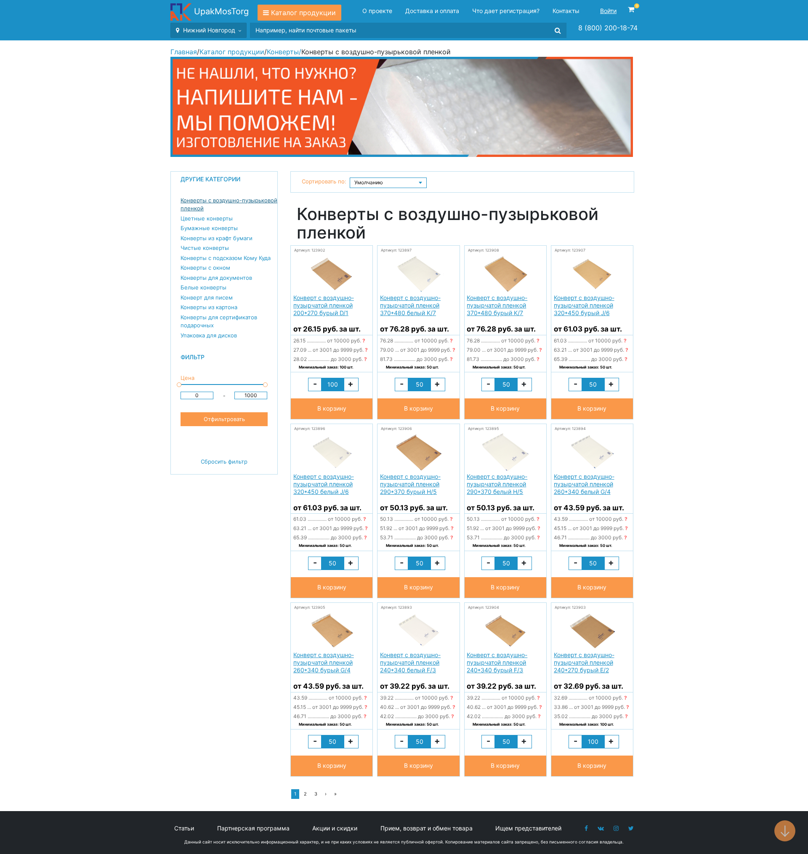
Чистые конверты (205, 247)
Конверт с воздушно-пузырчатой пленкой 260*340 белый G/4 (584, 484)
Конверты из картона (209, 307)
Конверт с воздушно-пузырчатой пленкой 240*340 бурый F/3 (497, 662)
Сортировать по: (324, 181)
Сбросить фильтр (224, 461)
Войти (608, 10)
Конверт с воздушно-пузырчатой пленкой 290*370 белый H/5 (497, 484)
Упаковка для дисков (209, 335)
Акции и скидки (334, 828)
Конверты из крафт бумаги (216, 238)
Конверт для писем (207, 297)
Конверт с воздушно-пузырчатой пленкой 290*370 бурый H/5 (410, 484)
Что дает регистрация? (506, 10)
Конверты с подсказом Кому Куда (226, 258)
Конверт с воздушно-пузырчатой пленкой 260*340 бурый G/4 (323, 662)
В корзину (331, 408)
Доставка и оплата (432, 10)
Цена (187, 377)
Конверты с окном (205, 267)
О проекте (377, 10)
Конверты (283, 52)
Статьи (184, 828)
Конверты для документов (216, 277)
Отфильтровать (224, 419)
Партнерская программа (253, 828)
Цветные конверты (207, 218)
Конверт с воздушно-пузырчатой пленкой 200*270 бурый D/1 (323, 305)
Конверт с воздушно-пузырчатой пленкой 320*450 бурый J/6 (584, 305)
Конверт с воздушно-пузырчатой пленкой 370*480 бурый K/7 (497, 305)
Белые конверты (203, 287)
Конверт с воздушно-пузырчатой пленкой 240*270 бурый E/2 (584, 662)
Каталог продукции (303, 12)
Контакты (566, 10)
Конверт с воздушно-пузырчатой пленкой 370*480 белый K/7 (410, 305)
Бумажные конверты (209, 228)
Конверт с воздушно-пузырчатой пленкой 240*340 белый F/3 (410, 662)
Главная (183, 52)
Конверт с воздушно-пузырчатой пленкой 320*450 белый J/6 (323, 484)
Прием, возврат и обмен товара (426, 828)
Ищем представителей (528, 828)
